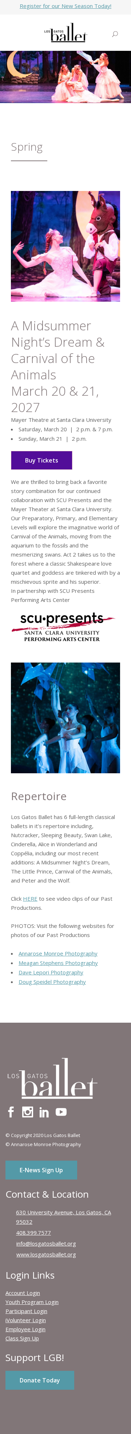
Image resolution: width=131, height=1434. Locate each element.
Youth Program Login (32, 1301)
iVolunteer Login (25, 1320)
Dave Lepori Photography (51, 972)
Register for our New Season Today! (65, 5)
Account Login (22, 1292)
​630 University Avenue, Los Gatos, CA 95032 (63, 1217)
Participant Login (26, 1311)
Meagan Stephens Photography (58, 962)
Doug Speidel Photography (52, 981)
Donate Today (40, 1380)
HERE (30, 898)
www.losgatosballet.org (46, 1254)
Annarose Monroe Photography (58, 953)
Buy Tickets (41, 460)
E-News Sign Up (41, 1170)
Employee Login (25, 1329)
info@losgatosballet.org (46, 1243)
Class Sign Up (22, 1338)
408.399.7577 (33, 1232)
